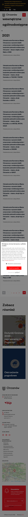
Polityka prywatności (9, 260)
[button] (14, 264)
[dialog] (14, 258)
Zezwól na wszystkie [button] (14, 268)
